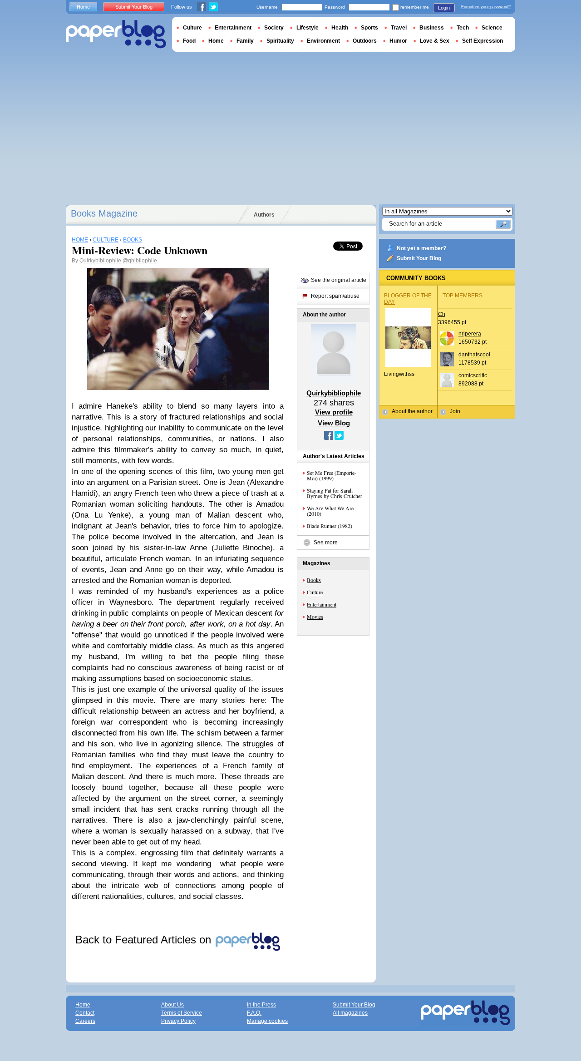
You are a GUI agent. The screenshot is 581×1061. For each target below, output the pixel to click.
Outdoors (365, 41)
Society (274, 28)
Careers (85, 1021)
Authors (264, 215)
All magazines (350, 1013)
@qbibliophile (140, 260)
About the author (412, 411)
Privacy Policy (178, 1021)
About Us (172, 1005)
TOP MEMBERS (463, 295)
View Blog (334, 423)
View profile (334, 412)
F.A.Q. (254, 1013)
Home (83, 7)
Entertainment (321, 604)
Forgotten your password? (486, 7)
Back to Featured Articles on (144, 939)
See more (326, 542)
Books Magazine (104, 213)
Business (431, 28)
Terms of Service (181, 1013)
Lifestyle (307, 28)
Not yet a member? (421, 248)
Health (339, 28)
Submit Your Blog (419, 258)
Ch (441, 314)
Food (189, 41)
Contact (84, 1013)
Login (444, 7)
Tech (463, 28)
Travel (399, 28)
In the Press (261, 1005)
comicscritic (472, 375)
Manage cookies (267, 1021)
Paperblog (116, 34)
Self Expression (482, 41)
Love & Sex (434, 41)
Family (245, 41)
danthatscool (474, 354)
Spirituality (280, 41)
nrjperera (469, 334)
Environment (323, 41)
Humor (398, 41)
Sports (369, 28)
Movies (315, 616)
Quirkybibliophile (100, 260)
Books (314, 579)
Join (455, 411)
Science (492, 28)
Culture (315, 592)
